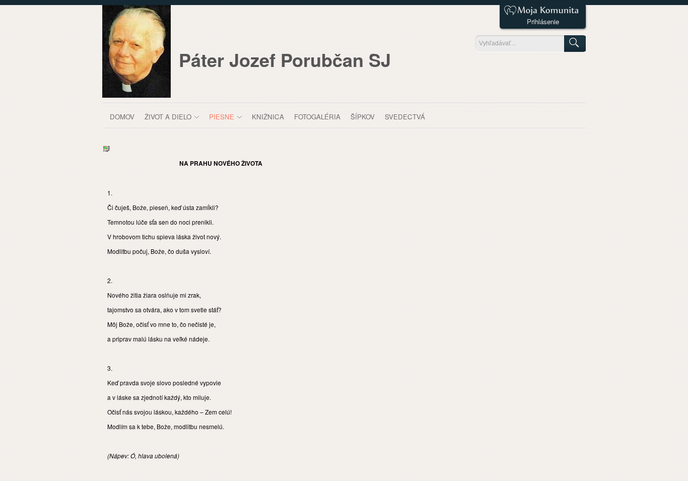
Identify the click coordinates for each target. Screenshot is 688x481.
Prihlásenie (543, 21)
